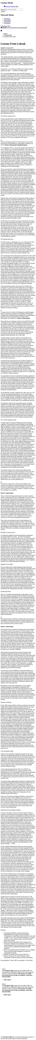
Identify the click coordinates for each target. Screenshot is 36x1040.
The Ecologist (21, 27)
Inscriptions (7, 18)
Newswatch (7, 23)
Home (5, 33)
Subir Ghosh (7, 20)
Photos (15, 27)
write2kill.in (7, 21)
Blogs (12, 27)
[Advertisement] (18, 1018)
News (8, 27)
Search (2, 9)
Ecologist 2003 (8, 35)
